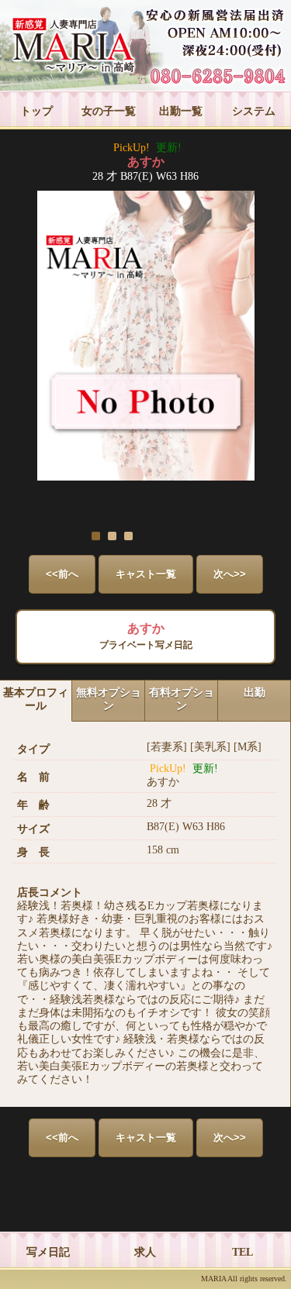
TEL (242, 1252)
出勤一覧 (181, 111)
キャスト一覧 (146, 574)
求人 (145, 1252)
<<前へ (62, 574)
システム (253, 111)
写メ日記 (48, 1252)
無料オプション (108, 699)
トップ (36, 111)
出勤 (254, 692)
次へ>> (229, 574)
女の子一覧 (108, 111)
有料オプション (181, 699)
